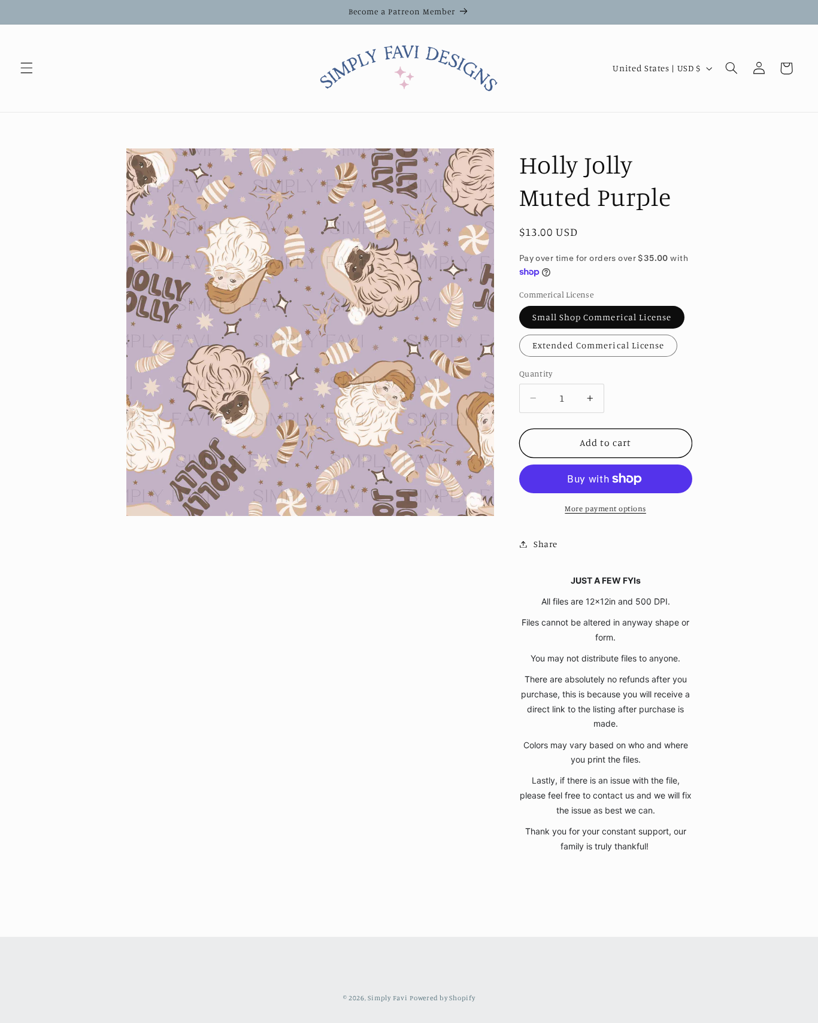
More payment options (605, 508)
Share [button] (546, 544)
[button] (26, 68)
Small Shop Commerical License (601, 317)
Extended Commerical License (598, 345)
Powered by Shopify (442, 997)
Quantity (535, 373)
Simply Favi (387, 997)
